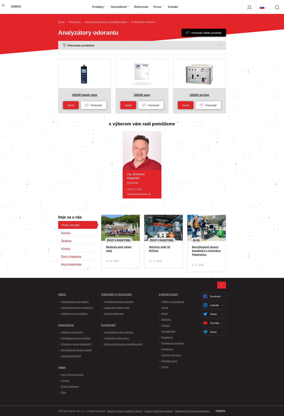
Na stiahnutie (168, 331)
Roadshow (167, 337)
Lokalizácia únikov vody (116, 307)
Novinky (66, 232)
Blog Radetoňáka (71, 264)
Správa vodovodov (114, 313)
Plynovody (74, 22)
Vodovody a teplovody (116, 294)
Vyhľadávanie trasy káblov (75, 302)
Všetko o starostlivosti (173, 302)
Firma (157, 6)
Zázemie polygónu (171, 355)
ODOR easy (142, 94)
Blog (196, 240)
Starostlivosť (119, 6)
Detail (70, 105)
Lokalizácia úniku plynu (116, 338)
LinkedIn (214, 305)
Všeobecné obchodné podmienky (192, 411)
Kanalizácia (66, 325)
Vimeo (213, 332)
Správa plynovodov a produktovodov (106, 22)
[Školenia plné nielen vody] (120, 217)
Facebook (215, 296)
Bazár (165, 313)
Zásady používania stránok (158, 411)
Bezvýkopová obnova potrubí (76, 350)
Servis (165, 307)
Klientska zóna (169, 361)
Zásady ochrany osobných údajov (124, 411)
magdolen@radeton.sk (139, 194)
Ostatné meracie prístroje (74, 313)
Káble (62, 294)
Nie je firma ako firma (72, 374)
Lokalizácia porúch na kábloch (77, 307)
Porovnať (96, 105)
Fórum (165, 367)
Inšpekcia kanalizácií (72, 332)
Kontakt (173, 6)
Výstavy (65, 248)
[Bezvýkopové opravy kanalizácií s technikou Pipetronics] (206, 217)
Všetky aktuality (70, 225)
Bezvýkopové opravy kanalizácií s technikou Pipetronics (206, 251)
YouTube (214, 323)
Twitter (213, 314)
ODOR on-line (199, 94)
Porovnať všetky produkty (206, 32)
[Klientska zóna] (249, 7)
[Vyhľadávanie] (277, 7)
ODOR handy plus (84, 94)
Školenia (66, 240)
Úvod (61, 22)
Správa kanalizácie (71, 356)
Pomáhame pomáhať (173, 343)
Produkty (98, 6)
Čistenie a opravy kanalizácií (76, 344)
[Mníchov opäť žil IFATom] (163, 217)
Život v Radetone (71, 256)
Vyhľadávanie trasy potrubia (75, 338)
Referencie (141, 6)
